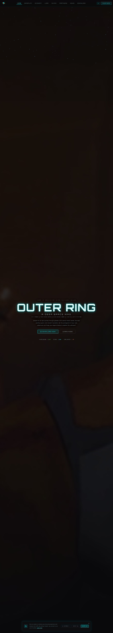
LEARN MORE (67, 331)
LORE (47, 3)
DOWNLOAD (81, 3)
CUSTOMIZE (66, 626)
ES (98, 3)
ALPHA (54, 3)
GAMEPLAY (28, 3)
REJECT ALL (76, 626)
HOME (19, 3)
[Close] (89, 623)
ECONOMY (38, 3)
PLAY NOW (106, 3)
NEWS (72, 3)
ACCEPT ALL (85, 626)
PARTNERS (63, 3)
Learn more (39, 628)
